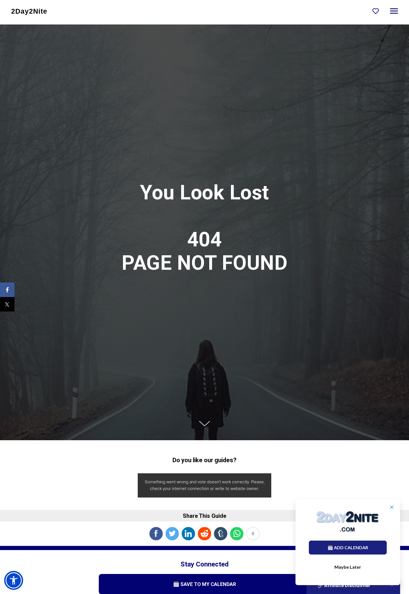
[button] (375, 11)
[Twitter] (7, 304)
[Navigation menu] (394, 11)
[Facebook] (7, 290)
